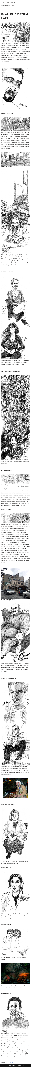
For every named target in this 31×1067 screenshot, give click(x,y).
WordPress (21, 1065)
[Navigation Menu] (28, 3)
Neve (8, 1065)
